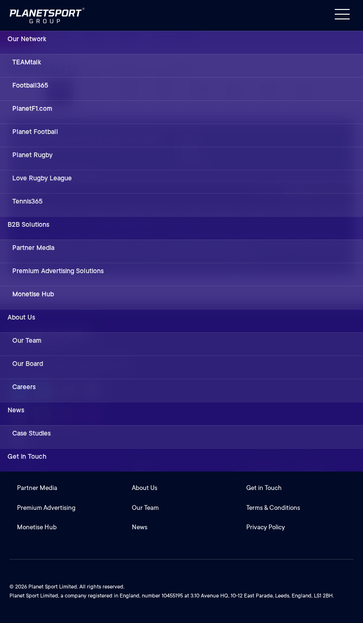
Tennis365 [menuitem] (27, 201)
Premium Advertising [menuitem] (46, 507)
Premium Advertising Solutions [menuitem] (58, 271)
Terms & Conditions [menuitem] (273, 507)
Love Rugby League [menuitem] (42, 178)
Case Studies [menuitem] (31, 433)
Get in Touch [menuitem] (27, 456)
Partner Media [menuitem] (33, 247)
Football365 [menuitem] (30, 85)
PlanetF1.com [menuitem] (32, 108)
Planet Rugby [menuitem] (32, 155)
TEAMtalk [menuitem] (26, 62)
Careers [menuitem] (23, 387)
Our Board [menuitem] (27, 363)
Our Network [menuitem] (27, 39)
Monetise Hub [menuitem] (33, 294)
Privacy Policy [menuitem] (265, 527)
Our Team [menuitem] (27, 340)
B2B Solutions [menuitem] (28, 224)
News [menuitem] (16, 410)
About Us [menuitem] (21, 317)
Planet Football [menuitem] (35, 131)
